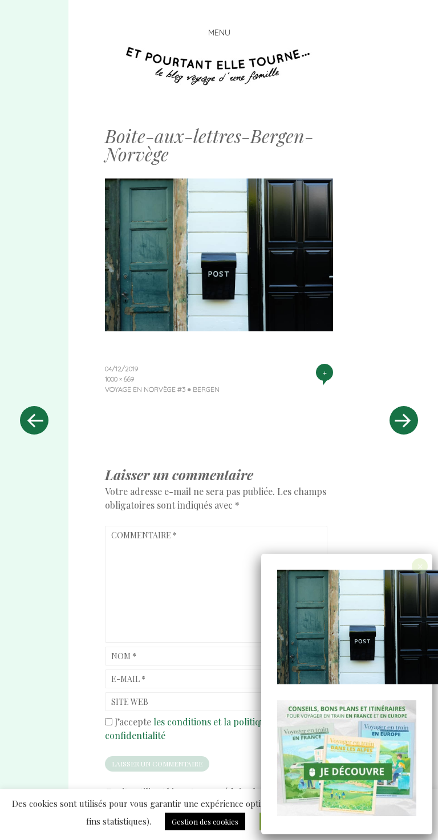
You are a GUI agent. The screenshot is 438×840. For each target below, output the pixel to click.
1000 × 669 (119, 379)
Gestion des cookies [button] (205, 821)
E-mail (128, 678)
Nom (123, 656)
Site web (129, 701)
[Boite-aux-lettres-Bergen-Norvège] (219, 327)
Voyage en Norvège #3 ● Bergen (162, 389)
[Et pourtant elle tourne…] (219, 66)
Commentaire (144, 535)
